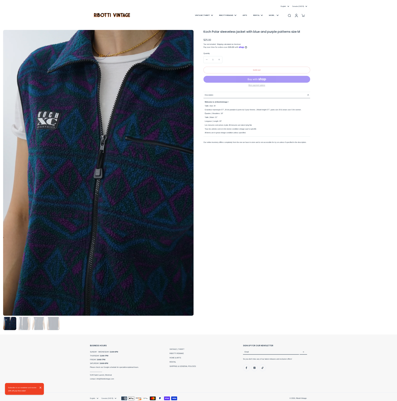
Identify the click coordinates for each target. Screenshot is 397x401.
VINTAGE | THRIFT (177, 349)
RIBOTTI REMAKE (177, 353)
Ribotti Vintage (301, 398)
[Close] (40, 387)
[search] (289, 15)
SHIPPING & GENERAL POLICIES (183, 366)
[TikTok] (262, 367)
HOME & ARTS (175, 358)
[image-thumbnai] (9, 323)
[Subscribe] (303, 352)
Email (247, 352)
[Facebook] (246, 367)
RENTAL (173, 362)
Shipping (220, 44)
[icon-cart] (303, 15)
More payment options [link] (256, 85)
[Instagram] (254, 367)
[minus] (207, 59)
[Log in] (296, 15)
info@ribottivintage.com (105, 379)
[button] (256, 70)
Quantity (206, 53)
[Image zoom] (98, 173)
